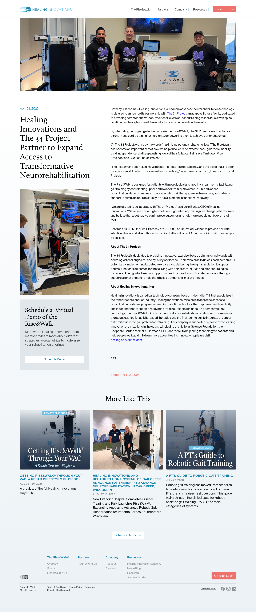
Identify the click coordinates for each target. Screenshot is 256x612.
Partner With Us (87, 563)
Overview (53, 563)
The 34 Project (176, 113)
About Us (111, 563)
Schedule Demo (224, 9)
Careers (110, 568)
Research (133, 573)
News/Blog (134, 568)
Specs (51, 568)
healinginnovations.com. (127, 340)
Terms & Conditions (56, 587)
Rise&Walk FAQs (57, 573)
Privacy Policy (75, 587)
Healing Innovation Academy (144, 563)
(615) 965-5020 (208, 588)
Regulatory (90, 587)
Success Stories (137, 577)
